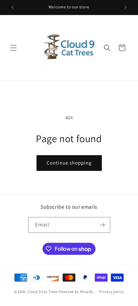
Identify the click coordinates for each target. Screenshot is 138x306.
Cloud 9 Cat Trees (42, 291)
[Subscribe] (102, 225)
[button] (13, 47)
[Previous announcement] (12, 7)
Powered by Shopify (76, 291)
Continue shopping (69, 163)
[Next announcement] (125, 7)
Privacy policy (111, 291)
